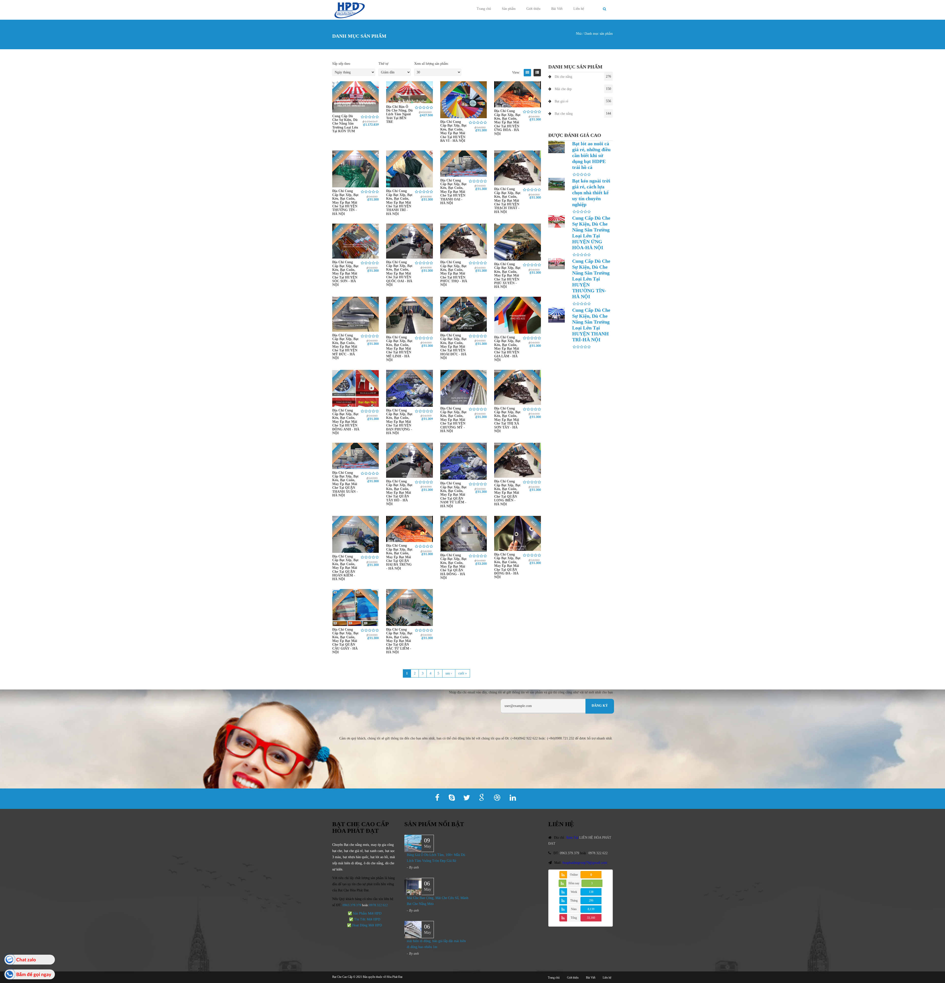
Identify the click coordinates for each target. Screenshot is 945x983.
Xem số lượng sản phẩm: (431, 64)
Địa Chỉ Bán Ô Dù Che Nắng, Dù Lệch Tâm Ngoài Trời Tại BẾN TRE (399, 114)
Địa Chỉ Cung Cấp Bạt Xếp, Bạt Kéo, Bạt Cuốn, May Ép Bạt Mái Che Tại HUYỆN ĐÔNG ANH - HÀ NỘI (345, 422)
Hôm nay (573, 883)
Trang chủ (484, 9)
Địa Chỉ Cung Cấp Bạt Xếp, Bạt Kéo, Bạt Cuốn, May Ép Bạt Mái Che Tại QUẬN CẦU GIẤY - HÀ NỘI (345, 641)
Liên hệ (578, 9)
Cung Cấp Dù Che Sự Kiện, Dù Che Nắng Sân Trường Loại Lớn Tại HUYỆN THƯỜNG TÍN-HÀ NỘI (591, 278)
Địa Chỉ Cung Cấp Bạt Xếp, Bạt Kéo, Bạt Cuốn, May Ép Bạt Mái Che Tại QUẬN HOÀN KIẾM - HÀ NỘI (345, 568)
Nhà (579, 33)
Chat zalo (26, 959)
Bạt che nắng (564, 113)
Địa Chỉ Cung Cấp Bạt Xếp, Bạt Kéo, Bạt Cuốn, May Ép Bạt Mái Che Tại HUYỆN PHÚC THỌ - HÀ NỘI (453, 273)
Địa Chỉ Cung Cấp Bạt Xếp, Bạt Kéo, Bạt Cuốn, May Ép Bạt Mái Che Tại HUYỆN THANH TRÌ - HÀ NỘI (399, 202)
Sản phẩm (509, 9)
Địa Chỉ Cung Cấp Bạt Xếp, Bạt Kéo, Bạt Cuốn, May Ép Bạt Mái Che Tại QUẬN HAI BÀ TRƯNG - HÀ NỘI (399, 557)
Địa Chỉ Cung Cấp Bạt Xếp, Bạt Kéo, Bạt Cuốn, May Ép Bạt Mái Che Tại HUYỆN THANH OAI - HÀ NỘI (453, 192)
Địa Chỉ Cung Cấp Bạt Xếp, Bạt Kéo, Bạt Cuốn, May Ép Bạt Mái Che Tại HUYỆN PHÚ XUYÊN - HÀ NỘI (507, 275)
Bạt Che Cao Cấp (342, 977)
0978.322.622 (598, 853)
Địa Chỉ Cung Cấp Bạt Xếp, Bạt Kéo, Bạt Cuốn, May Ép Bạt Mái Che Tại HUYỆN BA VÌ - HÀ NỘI (453, 131)
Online (574, 874)
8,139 (591, 909)
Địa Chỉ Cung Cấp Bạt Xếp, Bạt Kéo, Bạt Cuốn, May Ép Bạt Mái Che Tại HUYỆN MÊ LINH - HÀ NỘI (399, 348)
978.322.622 (379, 905)
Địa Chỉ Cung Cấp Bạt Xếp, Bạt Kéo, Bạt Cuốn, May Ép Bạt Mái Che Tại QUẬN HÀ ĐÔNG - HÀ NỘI (453, 566)
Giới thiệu (533, 9)
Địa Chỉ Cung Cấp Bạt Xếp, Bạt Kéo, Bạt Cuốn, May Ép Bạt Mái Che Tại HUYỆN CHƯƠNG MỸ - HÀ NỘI (453, 420)
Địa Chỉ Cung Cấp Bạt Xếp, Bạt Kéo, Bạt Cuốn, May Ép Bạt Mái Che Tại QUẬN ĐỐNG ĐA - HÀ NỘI (507, 566)
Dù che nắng (563, 77)
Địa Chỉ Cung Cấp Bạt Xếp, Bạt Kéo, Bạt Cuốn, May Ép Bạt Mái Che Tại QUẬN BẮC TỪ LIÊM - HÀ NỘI (399, 641)
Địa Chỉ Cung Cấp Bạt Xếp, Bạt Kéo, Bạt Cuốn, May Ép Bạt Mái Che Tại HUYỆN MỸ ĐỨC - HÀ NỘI (345, 346)
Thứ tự (383, 64)
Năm (574, 909)
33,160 (591, 917)
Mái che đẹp (563, 89)
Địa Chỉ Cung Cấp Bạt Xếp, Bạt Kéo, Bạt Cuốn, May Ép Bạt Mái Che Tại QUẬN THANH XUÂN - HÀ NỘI (345, 484)
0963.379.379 (352, 905)
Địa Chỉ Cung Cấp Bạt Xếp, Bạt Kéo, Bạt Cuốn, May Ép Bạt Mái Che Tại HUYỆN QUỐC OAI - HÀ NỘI (399, 273)
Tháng (574, 900)
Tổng (574, 917)
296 (591, 900)
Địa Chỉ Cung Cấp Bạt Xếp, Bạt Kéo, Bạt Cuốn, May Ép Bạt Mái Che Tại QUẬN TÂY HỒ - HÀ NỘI (399, 492)
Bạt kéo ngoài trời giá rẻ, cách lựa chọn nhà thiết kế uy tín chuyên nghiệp (591, 192)
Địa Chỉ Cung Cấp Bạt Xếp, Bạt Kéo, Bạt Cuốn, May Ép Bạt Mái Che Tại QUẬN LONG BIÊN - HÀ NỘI (507, 492)
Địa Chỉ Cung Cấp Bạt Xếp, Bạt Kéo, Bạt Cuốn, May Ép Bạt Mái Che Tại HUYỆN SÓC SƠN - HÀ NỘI (345, 273)
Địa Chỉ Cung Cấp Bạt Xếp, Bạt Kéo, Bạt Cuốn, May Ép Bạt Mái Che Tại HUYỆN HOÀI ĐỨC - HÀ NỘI (453, 346)
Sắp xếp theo (341, 64)
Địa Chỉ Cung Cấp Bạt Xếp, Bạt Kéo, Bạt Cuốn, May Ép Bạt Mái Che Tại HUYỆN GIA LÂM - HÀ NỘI (507, 348)
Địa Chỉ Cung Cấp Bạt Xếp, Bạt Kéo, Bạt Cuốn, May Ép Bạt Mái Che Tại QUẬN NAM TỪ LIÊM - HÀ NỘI (453, 494)
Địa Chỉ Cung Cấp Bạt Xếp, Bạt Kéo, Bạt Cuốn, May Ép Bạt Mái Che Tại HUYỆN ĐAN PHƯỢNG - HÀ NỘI (399, 422)
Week (574, 892)
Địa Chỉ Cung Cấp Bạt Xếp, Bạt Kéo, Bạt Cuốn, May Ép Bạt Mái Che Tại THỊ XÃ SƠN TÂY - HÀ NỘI (507, 420)
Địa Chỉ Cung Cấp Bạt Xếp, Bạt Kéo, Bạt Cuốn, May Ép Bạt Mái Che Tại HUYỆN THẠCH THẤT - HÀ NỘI (507, 200)
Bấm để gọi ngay (33, 974)
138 (591, 892)
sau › (448, 673)
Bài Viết (557, 9)
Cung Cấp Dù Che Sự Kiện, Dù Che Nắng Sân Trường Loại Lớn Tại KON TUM (345, 123)
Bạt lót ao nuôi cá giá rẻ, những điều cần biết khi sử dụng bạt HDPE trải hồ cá (591, 155)
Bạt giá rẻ (561, 101)
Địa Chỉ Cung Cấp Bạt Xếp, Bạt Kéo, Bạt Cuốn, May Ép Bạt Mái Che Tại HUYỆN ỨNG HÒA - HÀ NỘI (507, 122)
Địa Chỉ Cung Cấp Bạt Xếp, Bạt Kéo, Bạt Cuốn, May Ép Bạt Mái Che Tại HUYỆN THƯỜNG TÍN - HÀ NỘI (345, 202)
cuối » (462, 673)
